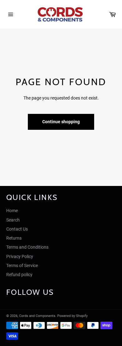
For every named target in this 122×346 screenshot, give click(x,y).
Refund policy (19, 274)
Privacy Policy (19, 256)
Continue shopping (61, 121)
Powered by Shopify (72, 316)
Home (12, 210)
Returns (14, 238)
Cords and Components (37, 316)
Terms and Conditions (27, 247)
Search (13, 219)
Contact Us (17, 229)
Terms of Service (22, 265)
